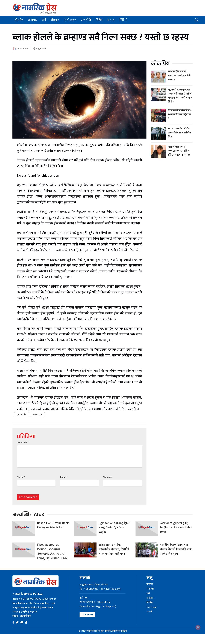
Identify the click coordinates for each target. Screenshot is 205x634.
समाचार (32, 20)
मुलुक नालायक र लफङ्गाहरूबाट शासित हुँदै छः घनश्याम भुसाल (179, 151)
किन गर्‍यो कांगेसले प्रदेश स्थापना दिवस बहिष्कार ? (180, 114)
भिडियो (123, 20)
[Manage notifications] (198, 627)
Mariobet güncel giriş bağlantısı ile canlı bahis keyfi (176, 527)
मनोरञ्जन (70, 20)
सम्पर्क (149, 612)
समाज (111, 20)
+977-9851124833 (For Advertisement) (100, 589)
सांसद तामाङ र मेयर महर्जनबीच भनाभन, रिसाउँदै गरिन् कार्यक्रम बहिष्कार (114, 549)
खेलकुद (55, 20)
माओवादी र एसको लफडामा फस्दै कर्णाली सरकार (179, 75)
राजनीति (86, 20)
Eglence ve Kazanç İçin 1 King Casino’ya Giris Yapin (115, 527)
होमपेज (19, 20)
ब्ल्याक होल (37, 414)
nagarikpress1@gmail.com (94, 584)
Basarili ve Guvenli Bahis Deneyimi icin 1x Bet (53, 525)
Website (107, 477)
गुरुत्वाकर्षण (21, 414)
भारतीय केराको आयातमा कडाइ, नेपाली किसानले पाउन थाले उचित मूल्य (176, 549)
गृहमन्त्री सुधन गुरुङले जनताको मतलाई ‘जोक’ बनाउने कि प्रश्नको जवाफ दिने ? (180, 95)
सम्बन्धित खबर (28, 514)
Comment (23, 442)
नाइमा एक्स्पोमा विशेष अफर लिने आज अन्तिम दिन (179, 132)
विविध (99, 20)
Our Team (87, 614)
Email (64, 477)
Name (21, 477)
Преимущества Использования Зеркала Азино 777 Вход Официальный (52, 551)
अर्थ (44, 20)
